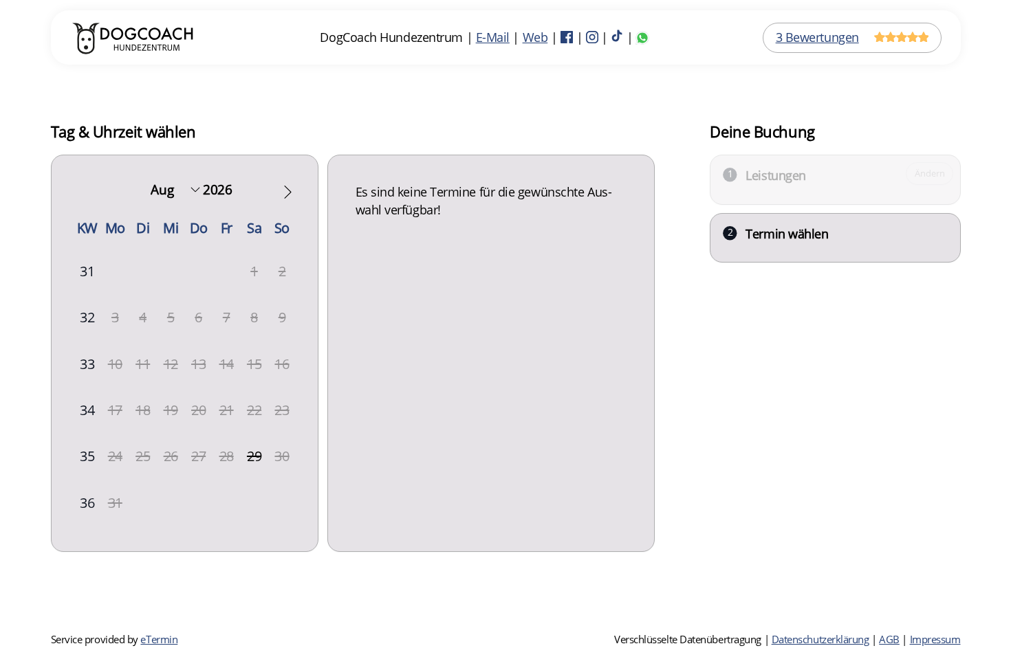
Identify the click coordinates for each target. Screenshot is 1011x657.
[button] (287, 192)
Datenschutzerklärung (820, 639)
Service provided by (114, 639)
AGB (889, 639)
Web (535, 37)
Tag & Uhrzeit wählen (123, 132)
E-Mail (493, 37)
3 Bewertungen (817, 37)
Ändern (929, 173)
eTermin (158, 639)
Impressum (935, 639)
